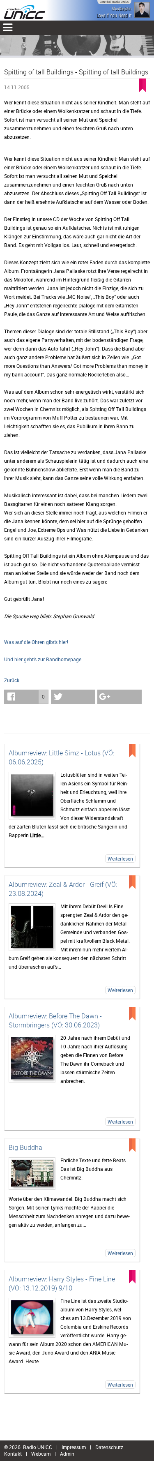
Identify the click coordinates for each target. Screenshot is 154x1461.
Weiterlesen (120, 858)
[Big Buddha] (32, 1173)
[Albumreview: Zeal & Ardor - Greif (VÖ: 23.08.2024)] (32, 927)
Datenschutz (109, 1447)
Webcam (41, 1453)
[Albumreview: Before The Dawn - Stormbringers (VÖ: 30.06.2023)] (32, 1058)
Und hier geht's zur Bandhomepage (42, 659)
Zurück (11, 680)
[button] (26, 697)
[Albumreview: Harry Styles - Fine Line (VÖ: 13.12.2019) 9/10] (32, 1318)
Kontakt (13, 1453)
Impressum (74, 1447)
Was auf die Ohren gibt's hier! (36, 642)
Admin (67, 1453)
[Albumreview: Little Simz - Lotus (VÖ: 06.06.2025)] (32, 795)
